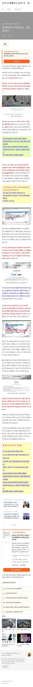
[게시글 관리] (9, 525)
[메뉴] (30, 3)
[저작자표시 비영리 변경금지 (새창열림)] (19, 525)
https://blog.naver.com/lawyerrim (13, 500)
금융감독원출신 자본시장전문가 (11, 502)
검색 (26, 3)
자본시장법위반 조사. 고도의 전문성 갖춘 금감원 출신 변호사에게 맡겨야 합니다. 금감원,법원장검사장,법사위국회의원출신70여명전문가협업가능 (12, 505)
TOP (30, 682)
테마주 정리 (17, 9)
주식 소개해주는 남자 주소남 (16, 3)
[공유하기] (7, 525)
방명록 (9, 9)
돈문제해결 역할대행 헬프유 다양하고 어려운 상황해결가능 (12, 514)
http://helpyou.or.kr (9, 511)
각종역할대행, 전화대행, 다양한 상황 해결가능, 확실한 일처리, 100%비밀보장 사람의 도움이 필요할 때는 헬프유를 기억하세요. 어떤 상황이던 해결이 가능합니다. (12, 517)
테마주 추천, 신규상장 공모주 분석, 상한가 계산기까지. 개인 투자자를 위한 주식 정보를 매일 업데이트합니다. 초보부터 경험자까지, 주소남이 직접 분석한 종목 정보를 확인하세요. (13, 661)
